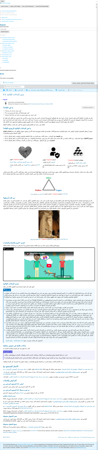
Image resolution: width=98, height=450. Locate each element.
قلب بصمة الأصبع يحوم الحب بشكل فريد (21, 162)
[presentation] (16, 159)
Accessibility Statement (52, 447)
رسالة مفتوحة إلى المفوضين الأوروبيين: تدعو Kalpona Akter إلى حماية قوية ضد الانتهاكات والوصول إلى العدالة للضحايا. (48, 406)
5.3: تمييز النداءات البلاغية (16, 430)
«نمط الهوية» (27, 165)
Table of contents (88, 107)
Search (5, 87)
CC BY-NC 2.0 (64, 239)
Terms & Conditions (41, 447)
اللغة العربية (20, 90)
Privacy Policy (31, 447)
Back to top (5, 437)
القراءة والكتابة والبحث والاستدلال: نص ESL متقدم (40, 90)
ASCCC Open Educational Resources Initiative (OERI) (40, 104)
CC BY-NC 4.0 (34, 430)
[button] (5, 60)
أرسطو (38, 239)
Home (10, 90)
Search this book (4, 26)
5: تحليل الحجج (61, 90)
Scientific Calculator (8, 49)
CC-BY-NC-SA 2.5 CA (26, 408)
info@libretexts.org (81, 447)
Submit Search (5, 31)
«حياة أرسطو (20, 393)
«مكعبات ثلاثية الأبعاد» (77, 163)
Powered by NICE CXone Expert (25, 444)
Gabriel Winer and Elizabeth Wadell (71, 430)
